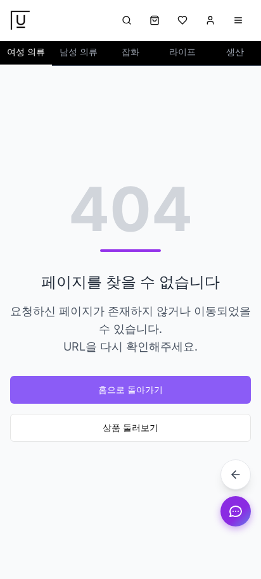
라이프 (182, 51)
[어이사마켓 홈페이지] (20, 20)
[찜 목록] (182, 20)
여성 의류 (26, 51)
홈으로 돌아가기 (130, 389)
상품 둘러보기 (130, 427)
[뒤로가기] (235, 474)
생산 (235, 51)
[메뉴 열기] (238, 20)
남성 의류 (79, 51)
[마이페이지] (210, 20)
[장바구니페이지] (154, 20)
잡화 (130, 51)
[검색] (126, 20)
